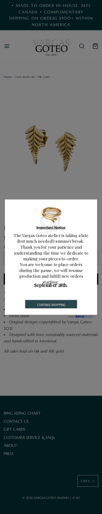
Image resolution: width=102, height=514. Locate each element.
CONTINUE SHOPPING (51, 305)
